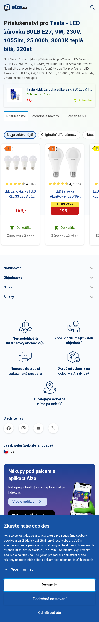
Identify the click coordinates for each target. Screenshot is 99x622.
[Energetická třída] (8, 148)
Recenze (77, 116)
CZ (12, 451)
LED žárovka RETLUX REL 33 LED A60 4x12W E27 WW (20, 194)
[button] (49, 268)
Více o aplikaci (23, 501)
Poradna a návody (47, 116)
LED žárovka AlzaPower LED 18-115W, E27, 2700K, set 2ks (65, 194)
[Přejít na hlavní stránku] (15, 7)
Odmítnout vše (49, 613)
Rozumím (49, 585)
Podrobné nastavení (49, 599)
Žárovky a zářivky (20, 235)
